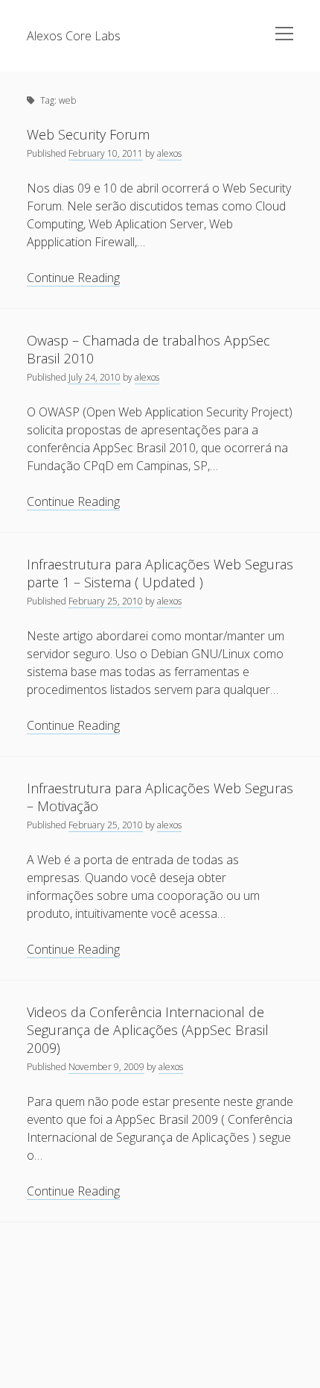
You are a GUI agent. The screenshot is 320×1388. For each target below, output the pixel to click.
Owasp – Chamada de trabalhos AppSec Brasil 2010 (148, 349)
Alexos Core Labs (74, 36)
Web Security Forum (88, 134)
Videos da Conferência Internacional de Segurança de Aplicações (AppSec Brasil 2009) (148, 1030)
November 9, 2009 (106, 1066)
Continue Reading (73, 278)
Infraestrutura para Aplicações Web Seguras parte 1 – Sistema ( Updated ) (160, 573)
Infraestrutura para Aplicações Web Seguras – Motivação (160, 797)
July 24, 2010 (94, 377)
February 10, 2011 (105, 153)
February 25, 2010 (105, 601)
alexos (169, 153)
